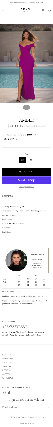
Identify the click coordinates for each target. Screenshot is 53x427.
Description (8, 196)
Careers (6, 374)
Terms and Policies (26, 423)
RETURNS (6, 370)
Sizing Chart (8, 358)
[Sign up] (47, 407)
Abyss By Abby (21, 417)
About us (6, 362)
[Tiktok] (9, 392)
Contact (6, 355)
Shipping (6, 366)
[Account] (43, 10)
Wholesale (7, 378)
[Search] (9, 10)
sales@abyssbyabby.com (37, 296)
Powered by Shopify (36, 417)
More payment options (26, 187)
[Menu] (3, 10)
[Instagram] (4, 392)
